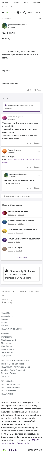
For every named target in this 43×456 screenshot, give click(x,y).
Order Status (7, 352)
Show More (23, 257)
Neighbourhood (8, 340)
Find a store (6, 343)
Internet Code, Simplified (12, 364)
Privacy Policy (34, 291)
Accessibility (7, 316)
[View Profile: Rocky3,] (4, 249)
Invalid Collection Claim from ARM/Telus (21, 220)
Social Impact (7, 7)
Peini (18, 242)
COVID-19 (6, 355)
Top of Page (22, 291)
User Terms (6, 346)
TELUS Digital (7, 381)
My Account (7, 18)
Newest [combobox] (36, 99)
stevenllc (21, 215)
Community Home (8, 291)
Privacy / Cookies (9, 373)
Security (5, 376)
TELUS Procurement (10, 387)
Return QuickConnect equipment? (24, 238)
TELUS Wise (7, 394)
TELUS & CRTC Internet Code (15, 360)
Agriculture (36, 2)
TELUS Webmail (8, 390)
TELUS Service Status (11, 329)
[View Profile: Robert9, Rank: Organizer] (4, 151)
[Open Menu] (39, 18)
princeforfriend (13, 25)
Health (26, 2)
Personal (5, 2)
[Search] (24, 12)
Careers (4, 319)
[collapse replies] (21, 115)
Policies (4, 325)
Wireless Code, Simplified (13, 370)
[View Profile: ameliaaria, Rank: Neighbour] (4, 118)
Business (16, 2)
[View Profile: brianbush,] (4, 231)
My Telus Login (15, 247)
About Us (5, 313)
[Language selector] (19, 12)
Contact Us (6, 337)
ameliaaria (11, 117)
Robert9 (10, 150)
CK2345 (20, 224)
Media (4, 322)
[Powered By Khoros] (21, 301)
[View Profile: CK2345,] (4, 222)
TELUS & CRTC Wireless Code (15, 367)
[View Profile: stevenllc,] (4, 213)
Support (5, 333)
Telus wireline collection (19, 211)
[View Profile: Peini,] (4, 240)
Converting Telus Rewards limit (22, 229)
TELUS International (10, 384)
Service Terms (7, 349)
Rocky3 (19, 251)
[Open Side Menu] (3, 12)
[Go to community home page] (11, 12)
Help (3, 295)
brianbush (19, 233)
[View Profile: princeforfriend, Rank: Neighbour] (4, 26)
